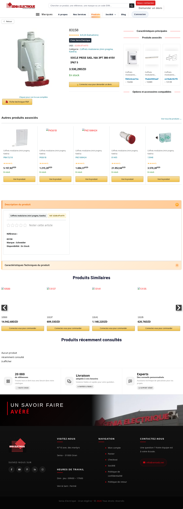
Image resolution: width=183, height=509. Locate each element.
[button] (145, 3)
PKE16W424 (80, 157)
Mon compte (114, 447)
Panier (111, 453)
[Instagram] (42, 469)
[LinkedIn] (35, 469)
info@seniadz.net (154, 462)
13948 (150, 157)
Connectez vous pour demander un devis (95, 84)
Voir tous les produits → (171, 118)
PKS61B (42, 157)
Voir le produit (19, 179)
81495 (114, 157)
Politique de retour (117, 481)
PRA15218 (8, 157)
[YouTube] (19, 469)
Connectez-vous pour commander (22, 328)
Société (111, 465)
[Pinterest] (27, 469)
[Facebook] (12, 469)
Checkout (112, 459)
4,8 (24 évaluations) (89, 35)
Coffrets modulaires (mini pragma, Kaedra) (91, 50)
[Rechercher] (131, 5)
